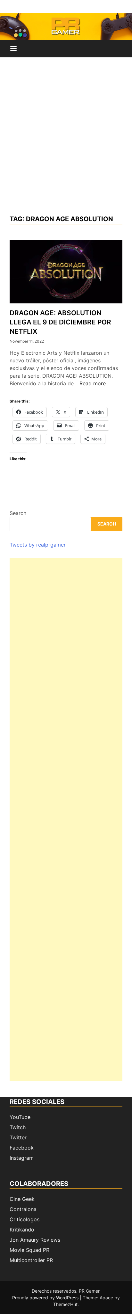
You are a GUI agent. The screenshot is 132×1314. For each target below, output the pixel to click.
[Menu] (13, 48)
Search (18, 513)
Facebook (22, 1147)
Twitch (18, 1127)
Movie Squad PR (29, 1250)
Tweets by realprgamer (38, 544)
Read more (92, 383)
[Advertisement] (66, 135)
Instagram (22, 1158)
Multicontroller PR (31, 1260)
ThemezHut (65, 1304)
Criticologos (24, 1219)
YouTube (20, 1117)
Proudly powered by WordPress (46, 1297)
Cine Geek (22, 1199)
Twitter (18, 1137)
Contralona (23, 1209)
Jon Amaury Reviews (35, 1240)
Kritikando (22, 1229)
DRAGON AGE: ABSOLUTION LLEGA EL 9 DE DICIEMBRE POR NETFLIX (60, 322)
